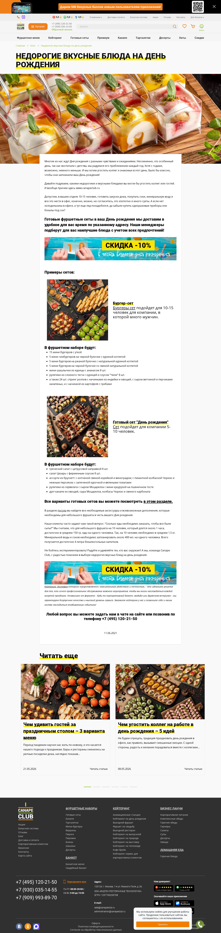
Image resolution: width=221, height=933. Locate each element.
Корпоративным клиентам (33, 843)
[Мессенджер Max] (36, 926)
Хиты (182, 37)
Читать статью (99, 769)
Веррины (71, 830)
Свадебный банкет (76, 867)
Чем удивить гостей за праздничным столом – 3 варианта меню (64, 731)
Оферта (96, 923)
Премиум (103, 37)
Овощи (164, 842)
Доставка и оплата (116, 17)
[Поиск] (174, 27)
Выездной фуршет (123, 822)
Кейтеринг (55, 37)
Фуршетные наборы (81, 808)
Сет (116, 426)
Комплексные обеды (171, 818)
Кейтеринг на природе (126, 838)
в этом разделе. (158, 501)
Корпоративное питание (174, 814)
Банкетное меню (75, 864)
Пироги (70, 834)
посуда (62, 510)
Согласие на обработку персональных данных (96, 929)
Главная (20, 45)
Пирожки (71, 838)
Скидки (199, 37)
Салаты (164, 830)
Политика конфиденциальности (96, 926)
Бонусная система (138, 17)
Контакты (181, 17)
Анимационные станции (126, 814)
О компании (95, 17)
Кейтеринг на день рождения (129, 818)
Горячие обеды (168, 822)
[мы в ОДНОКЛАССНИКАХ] (27, 926)
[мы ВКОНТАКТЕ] (19, 926)
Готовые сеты (80, 37)
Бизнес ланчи (171, 808)
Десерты (165, 37)
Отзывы (167, 17)
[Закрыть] (214, 6)
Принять (163, 924)
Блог (32, 45)
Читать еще (58, 656)
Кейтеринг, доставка (56, 586)
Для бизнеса (197, 17)
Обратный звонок (62, 29)
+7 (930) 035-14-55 (62, 26)
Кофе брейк (119, 849)
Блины (69, 842)
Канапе (122, 37)
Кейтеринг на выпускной (127, 834)
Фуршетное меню (28, 37)
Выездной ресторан (124, 830)
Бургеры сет (124, 307)
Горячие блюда (168, 856)
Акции (155, 17)
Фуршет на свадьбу (123, 826)
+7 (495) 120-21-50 (62, 23)
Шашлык (70, 845)
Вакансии (23, 847)
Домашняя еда (172, 850)
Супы (163, 834)
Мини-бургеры (74, 826)
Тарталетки (143, 37)
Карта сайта (25, 855)
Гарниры (165, 826)
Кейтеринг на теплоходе (126, 845)
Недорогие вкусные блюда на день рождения (66, 45)
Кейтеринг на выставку (126, 842)
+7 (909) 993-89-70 (36, 897)
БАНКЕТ (71, 857)
